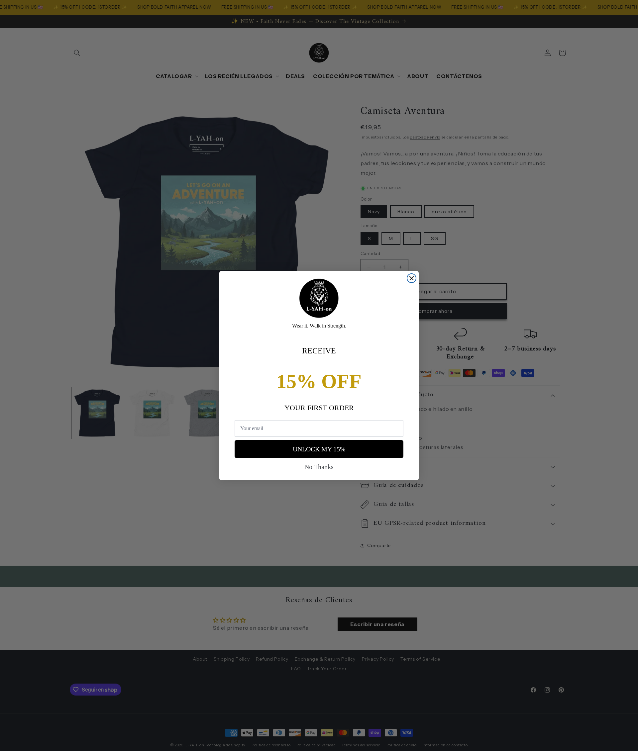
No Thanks (319, 466)
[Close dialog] (411, 278)
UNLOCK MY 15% (319, 449)
